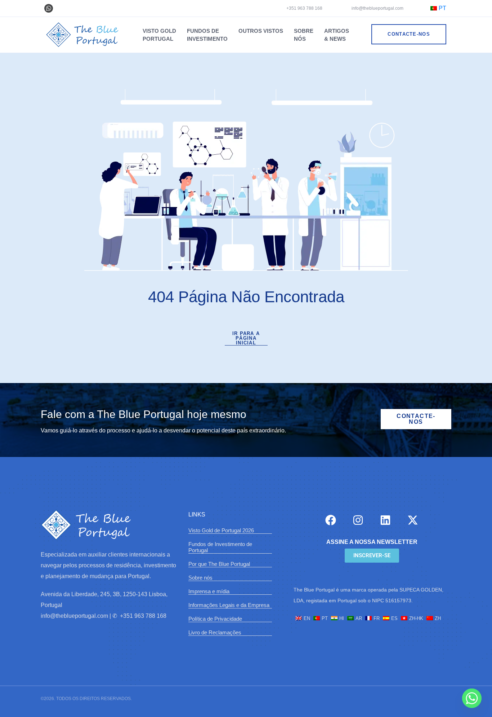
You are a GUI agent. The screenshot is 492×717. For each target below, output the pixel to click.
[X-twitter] (413, 520)
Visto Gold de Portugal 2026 (221, 530)
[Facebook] (330, 520)
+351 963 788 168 (304, 8)
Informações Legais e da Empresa (228, 605)
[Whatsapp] (48, 8)
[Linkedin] (385, 520)
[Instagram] (358, 520)
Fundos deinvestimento (207, 35)
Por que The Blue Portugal (219, 564)
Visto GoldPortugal (159, 35)
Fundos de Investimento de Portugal (220, 547)
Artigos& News (336, 35)
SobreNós (303, 35)
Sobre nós (200, 578)
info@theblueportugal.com (376, 8)
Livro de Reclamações (214, 632)
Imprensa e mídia (208, 591)
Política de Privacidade (215, 619)
